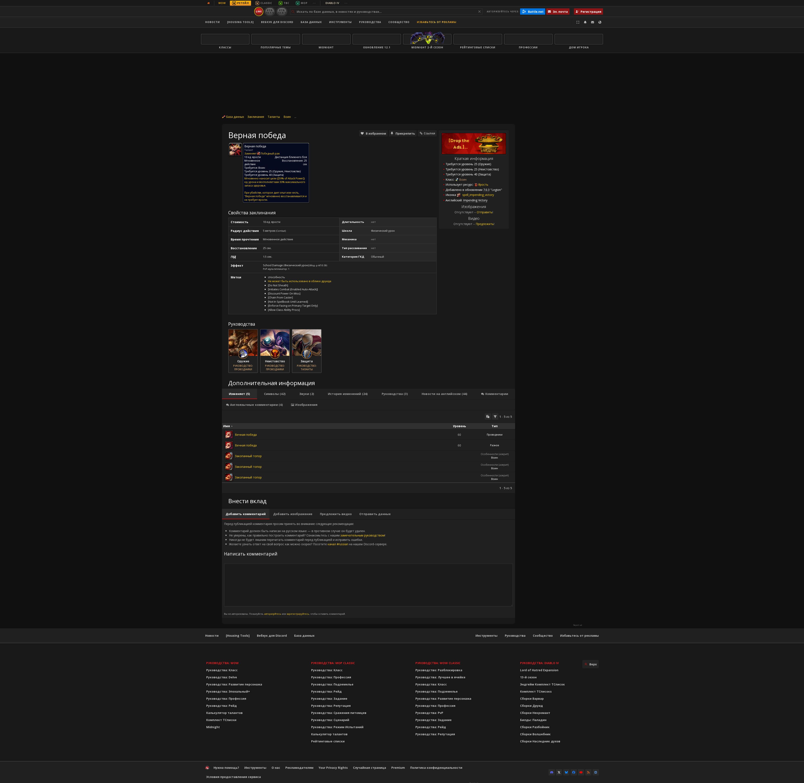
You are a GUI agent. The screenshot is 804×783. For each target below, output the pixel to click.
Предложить (485, 224)
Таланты (274, 117)
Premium (398, 768)
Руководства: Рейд (221, 706)
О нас (276, 768)
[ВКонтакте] (596, 772)
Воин (287, 117)
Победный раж (270, 153)
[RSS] (588, 772)
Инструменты (486, 636)
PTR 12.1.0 (270, 11)
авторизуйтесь (272, 613)
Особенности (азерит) (495, 454)
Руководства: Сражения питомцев (338, 713)
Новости (212, 22)
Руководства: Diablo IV (539, 663)
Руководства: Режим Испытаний (337, 727)
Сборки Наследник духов (540, 741)
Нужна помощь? (226, 768)
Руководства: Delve (221, 677)
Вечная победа (246, 435)
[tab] (239, 394)
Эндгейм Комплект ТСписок (542, 684)
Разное (494, 445)
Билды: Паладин (533, 720)
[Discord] (552, 772)
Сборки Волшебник (535, 734)
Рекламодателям (299, 768)
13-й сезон (528, 677)
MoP (304, 3)
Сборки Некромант (535, 713)
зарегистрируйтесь (298, 613)
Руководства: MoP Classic (333, 663)
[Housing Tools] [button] (240, 22)
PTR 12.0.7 (282, 11)
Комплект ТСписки (221, 720)
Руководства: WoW (222, 663)
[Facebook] (574, 772)
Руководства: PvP (429, 713)
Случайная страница (369, 768)
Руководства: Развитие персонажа (234, 684)
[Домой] (227, 11)
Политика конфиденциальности (436, 768)
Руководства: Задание (329, 699)
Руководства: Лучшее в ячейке (440, 677)
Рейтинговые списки (328, 741)
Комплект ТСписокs (536, 691)
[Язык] (600, 22)
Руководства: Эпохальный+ (228, 691)
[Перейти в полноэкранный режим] (578, 22)
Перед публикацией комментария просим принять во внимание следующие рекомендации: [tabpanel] (305, 568)
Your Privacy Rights (333, 768)
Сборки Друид (531, 706)
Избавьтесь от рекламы (436, 22)
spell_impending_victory (477, 195)
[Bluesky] (566, 772)
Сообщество (399, 22)
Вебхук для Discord (277, 22)
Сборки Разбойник (535, 727)
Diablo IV (336, 3)
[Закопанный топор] (229, 456)
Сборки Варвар (532, 699)
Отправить (484, 212)
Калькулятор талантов (224, 713)
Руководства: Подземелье (332, 684)
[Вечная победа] (229, 434)
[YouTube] (581, 772)
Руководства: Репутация (331, 706)
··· (314, 3)
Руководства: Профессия (226, 699)
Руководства (370, 22)
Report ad (577, 625)
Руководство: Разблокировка (438, 670)
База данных (311, 22)
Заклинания (255, 117)
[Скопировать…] (488, 416)
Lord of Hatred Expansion (539, 670)
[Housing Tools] (238, 636)
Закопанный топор (248, 456)
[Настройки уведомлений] (585, 22)
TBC (286, 3)
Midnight (213, 727)
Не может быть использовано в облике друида (299, 281)
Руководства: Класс (222, 670)
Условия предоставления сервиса (233, 777)
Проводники (494, 434)
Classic (266, 3)
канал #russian (338, 544)
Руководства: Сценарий (330, 720)
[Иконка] (235, 149)
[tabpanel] (368, 451)
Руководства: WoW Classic (437, 663)
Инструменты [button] (340, 22)
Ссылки (429, 133)
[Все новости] (208, 3)
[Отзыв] (592, 22)
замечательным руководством (362, 535)
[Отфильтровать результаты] (495, 416)
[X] (559, 772)
